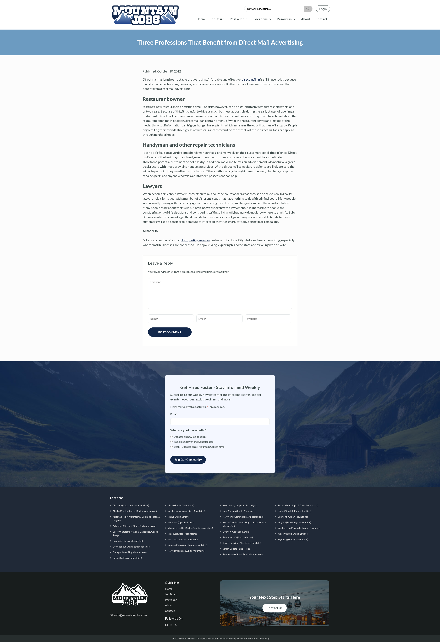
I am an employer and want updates (193, 441)
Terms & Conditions (247, 638)
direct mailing (251, 79)
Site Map (265, 638)
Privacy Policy (227, 638)
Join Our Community (188, 459)
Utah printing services (195, 240)
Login (323, 9)
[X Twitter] (176, 625)
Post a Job (237, 19)
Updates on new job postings (190, 436)
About (305, 19)
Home (200, 19)
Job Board (217, 19)
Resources (284, 19)
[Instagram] (172, 625)
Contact (321, 19)
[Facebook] (167, 625)
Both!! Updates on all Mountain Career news (199, 446)
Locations (261, 19)
